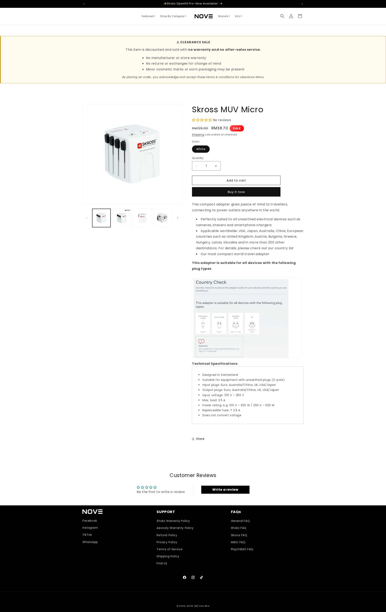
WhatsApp (90, 542)
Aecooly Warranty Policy (175, 528)
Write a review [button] (225, 489)
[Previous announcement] (83, 4)
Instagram (90, 528)
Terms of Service (170, 549)
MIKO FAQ (238, 542)
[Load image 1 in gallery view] (101, 218)
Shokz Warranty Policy (173, 521)
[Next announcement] (302, 4)
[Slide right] (177, 217)
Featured (148, 16)
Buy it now (236, 192)
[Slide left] (86, 217)
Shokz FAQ (238, 528)
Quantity (197, 158)
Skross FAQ (239, 535)
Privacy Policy (167, 542)
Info (238, 16)
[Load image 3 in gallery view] (142, 218)
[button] (282, 16)
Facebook (89, 521)
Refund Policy (167, 535)
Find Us (162, 563)
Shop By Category (173, 16)
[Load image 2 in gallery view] (122, 218)
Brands (224, 16)
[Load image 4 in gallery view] (162, 218)
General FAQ (240, 521)
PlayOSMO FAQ (242, 549)
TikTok (87, 535)
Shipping (198, 134)
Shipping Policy (168, 556)
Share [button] (200, 439)
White (200, 149)
